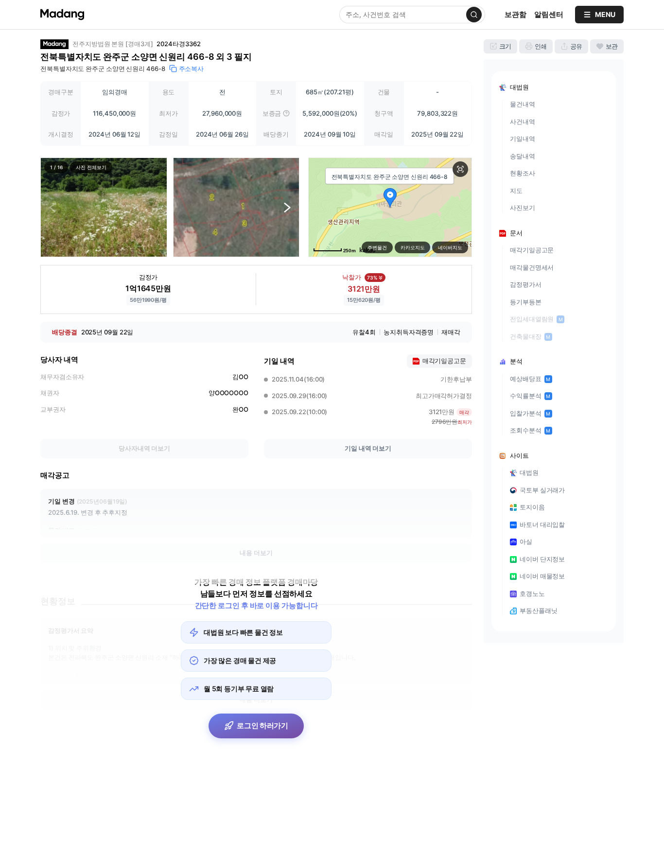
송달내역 (522, 156)
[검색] (474, 14)
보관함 (515, 14)
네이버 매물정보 (542, 576)
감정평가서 (526, 284)
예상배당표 (530, 379)
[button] (104, 207)
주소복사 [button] (191, 68)
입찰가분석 (530, 413)
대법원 (529, 472)
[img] (286, 113)
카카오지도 (413, 247)
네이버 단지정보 (542, 559)
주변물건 (377, 247)
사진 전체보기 (91, 167)
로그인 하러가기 (262, 725)
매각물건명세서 (532, 267)
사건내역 (522, 121)
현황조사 (522, 173)
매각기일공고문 (532, 250)
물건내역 (522, 104)
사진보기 (522, 207)
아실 (526, 541)
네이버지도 (450, 247)
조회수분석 (530, 430)
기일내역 (522, 138)
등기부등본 (526, 302)
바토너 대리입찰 (542, 524)
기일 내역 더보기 (368, 448)
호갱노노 (532, 593)
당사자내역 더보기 (144, 448)
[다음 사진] (287, 207)
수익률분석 (530, 396)
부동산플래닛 (538, 610)
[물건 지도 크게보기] (460, 169)
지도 (516, 190)
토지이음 (532, 507)
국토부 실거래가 (542, 490)
